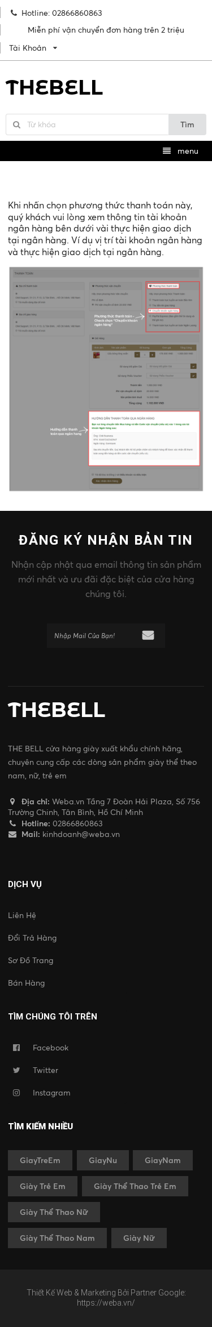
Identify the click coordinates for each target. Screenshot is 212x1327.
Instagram (52, 1092)
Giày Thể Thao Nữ (54, 1212)
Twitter (45, 1070)
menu (186, 150)
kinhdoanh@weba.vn (81, 834)
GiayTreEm (40, 1160)
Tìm (187, 124)
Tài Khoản (27, 47)
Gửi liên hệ (148, 635)
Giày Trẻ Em (43, 1186)
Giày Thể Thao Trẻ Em (135, 1186)
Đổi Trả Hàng (32, 937)
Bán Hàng (26, 982)
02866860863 (76, 823)
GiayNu (103, 1160)
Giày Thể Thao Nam (57, 1238)
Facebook (50, 1047)
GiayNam (163, 1160)
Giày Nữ (139, 1238)
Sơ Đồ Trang (30, 960)
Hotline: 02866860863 (61, 12)
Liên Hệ (22, 915)
